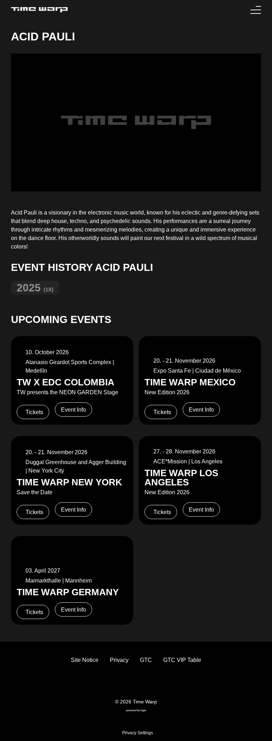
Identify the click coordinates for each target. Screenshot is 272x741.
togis (143, 710)
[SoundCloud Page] (153, 683)
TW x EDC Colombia (65, 382)
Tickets (34, 412)
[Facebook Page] (119, 683)
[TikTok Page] (130, 683)
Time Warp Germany (68, 592)
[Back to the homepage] (39, 10)
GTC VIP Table (182, 660)
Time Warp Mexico (190, 382)
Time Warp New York (69, 482)
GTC (146, 660)
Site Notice (84, 660)
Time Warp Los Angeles (181, 477)
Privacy (119, 660)
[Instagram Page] (141, 683)
